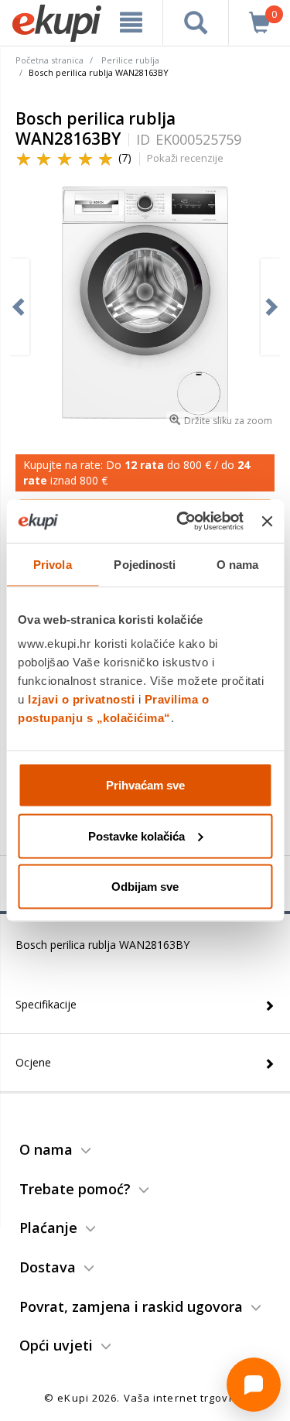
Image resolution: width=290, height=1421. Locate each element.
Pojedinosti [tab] (145, 563)
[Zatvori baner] (266, 520)
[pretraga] (195, 22)
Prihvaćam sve (145, 785)
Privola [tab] (52, 563)
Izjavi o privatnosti (81, 699)
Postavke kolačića (136, 835)
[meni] (131, 22)
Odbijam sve (145, 886)
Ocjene (33, 1062)
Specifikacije (46, 1004)
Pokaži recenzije (185, 158)
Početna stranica (49, 60)
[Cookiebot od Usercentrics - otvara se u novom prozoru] (182, 522)
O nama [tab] (238, 563)
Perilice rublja (130, 60)
